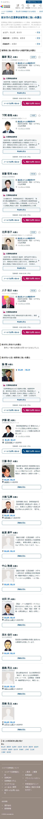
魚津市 (14, 747)
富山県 (20, 370)
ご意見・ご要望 (31, 772)
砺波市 (36, 747)
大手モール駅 (9, 620)
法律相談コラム (10, 781)
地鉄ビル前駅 (9, 689)
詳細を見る (21, 487)
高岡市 (9, 747)
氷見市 (20, 747)
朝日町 (9, 752)
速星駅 (6, 482)
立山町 (32, 749)
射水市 (20, 63)
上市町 (27, 749)
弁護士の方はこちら (33, 2)
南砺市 (10, 749)
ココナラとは (9, 784)
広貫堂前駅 (9, 442)
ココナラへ (6, 2)
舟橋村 (21, 749)
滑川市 (25, 747)
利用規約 (28, 775)
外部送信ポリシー (31, 784)
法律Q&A (7, 778)
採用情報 (7, 808)
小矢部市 (4, 749)
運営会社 (7, 805)
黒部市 (31, 747)
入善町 (3, 752)
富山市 (27, 370)
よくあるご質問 (10, 787)
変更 (38, 32)
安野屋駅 (7, 518)
